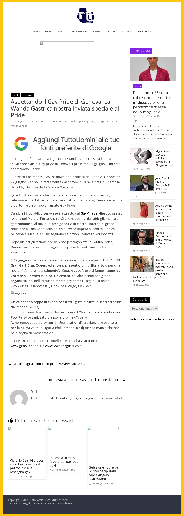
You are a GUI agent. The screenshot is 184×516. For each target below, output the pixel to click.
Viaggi (62, 31)
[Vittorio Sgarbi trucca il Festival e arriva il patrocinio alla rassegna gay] (27, 429)
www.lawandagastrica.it (63, 346)
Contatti (148, 319)
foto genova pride (83, 121)
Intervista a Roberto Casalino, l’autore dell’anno (87, 380)
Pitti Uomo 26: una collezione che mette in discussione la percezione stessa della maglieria (152, 102)
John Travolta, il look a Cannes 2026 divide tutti (163, 183)
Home (36, 31)
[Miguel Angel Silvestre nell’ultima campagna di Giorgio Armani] (142, 149)
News (48, 31)
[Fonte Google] (67, 143)
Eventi (16, 95)
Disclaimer (159, 319)
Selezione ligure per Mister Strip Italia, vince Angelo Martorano (104, 473)
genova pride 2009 (103, 121)
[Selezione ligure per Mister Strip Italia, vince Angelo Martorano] (103, 429)
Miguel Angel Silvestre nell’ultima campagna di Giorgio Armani (164, 158)
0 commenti (50, 121)
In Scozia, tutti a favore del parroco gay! (64, 462)
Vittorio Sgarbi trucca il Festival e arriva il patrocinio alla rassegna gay (27, 466)
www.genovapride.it (26, 346)
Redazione (136, 319)
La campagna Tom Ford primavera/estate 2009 (46, 364)
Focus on (27, 95)
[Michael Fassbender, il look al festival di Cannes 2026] (142, 231)
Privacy (170, 319)
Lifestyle (143, 31)
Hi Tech (127, 31)
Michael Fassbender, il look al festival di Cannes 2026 (163, 239)
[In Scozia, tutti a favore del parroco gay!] (67, 429)
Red (37, 121)
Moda (96, 31)
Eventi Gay (67, 121)
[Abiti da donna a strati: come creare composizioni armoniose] (142, 204)
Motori (111, 31)
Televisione (79, 31)
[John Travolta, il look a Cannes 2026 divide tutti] (142, 176)
